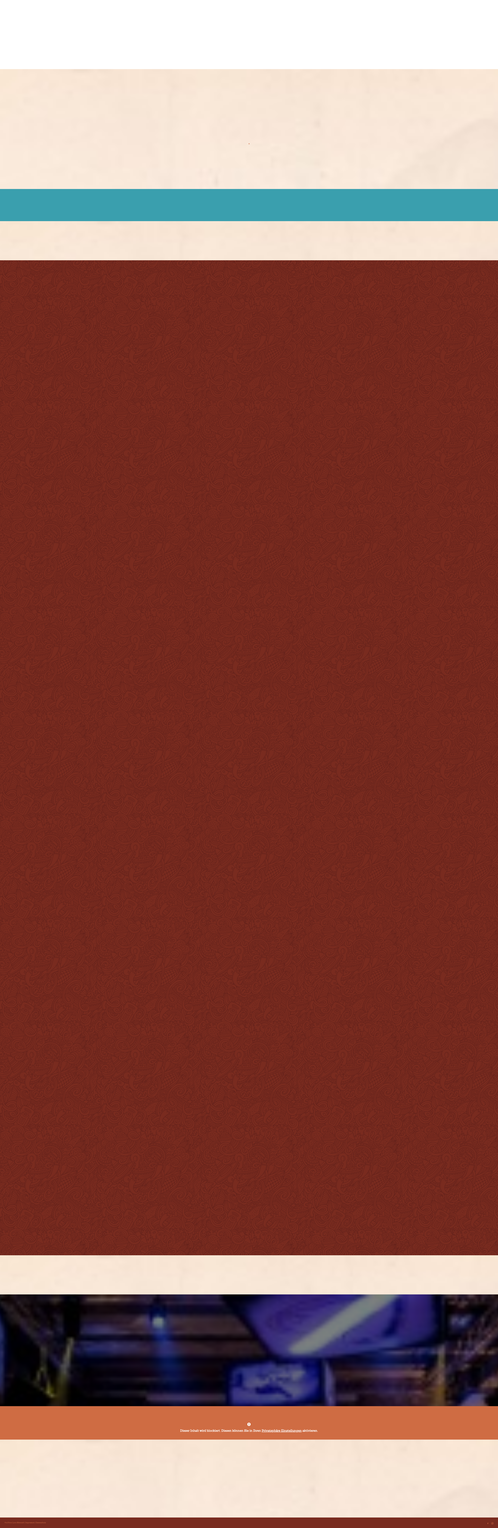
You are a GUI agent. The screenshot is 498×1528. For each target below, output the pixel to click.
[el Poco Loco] (249, 8)
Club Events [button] (249, 1373)
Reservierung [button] (276, 175)
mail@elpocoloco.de (204, 1490)
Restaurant (208, 8)
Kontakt (290, 8)
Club (275, 8)
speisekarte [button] (226, 175)
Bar (224, 8)
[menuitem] (208, 8)
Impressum (29, 1523)
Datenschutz (41, 1523)
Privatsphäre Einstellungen (282, 1431)
